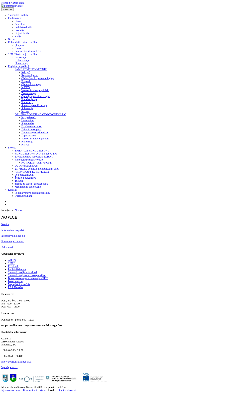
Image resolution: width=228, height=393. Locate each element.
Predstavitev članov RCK (28, 51)
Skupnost (20, 45)
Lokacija (19, 30)
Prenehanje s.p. (29, 99)
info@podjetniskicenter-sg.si (16, 361)
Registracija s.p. (29, 75)
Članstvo (19, 48)
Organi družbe (22, 33)
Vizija (18, 36)
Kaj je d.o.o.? (28, 117)
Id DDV (25, 87)
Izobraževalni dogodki (13, 235)
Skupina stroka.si (67, 390)
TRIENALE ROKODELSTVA (32, 150)
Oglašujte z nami (23, 195)
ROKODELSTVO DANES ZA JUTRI (36, 153)
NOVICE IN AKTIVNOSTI (36, 162)
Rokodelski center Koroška (22, 42)
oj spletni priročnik (20, 284)
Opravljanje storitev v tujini (35, 96)
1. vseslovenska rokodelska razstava (34, 156)
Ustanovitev (27, 120)
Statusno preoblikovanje (34, 105)
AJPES (12, 260)
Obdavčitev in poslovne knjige (37, 78)
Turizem (19, 180)
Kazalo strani (17, 2)
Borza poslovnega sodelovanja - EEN (28, 278)
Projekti (12, 147)
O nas (18, 21)
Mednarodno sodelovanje (28, 186)
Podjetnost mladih (24, 174)
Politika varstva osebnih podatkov (32, 192)
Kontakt (5, 2)
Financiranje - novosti (12, 241)
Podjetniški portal (17, 269)
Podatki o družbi (23, 27)
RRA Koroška (15, 287)
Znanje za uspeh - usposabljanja (31, 183)
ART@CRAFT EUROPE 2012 (32, 171)
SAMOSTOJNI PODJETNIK (31, 69)
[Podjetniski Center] (12, 5)
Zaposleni (20, 24)
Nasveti (25, 111)
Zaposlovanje (28, 93)
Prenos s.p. (27, 102)
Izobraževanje (22, 60)
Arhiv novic (7, 247)
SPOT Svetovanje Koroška (22, 54)
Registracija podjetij (18, 66)
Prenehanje (27, 141)
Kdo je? (25, 72)
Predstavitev (14, 18)
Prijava (42, 390)
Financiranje (21, 63)
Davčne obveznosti (31, 126)
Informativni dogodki (12, 230)
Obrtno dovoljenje (31, 84)
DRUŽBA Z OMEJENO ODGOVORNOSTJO (40, 114)
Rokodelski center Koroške (29, 159)
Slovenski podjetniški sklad (22, 272)
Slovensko (13, 15)
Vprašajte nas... (9, 367)
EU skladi (13, 266)
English (24, 15)
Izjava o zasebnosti (11, 390)
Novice (12, 39)
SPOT (11, 263)
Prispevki (26, 81)
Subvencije (27, 108)
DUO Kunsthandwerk (26, 165)
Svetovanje (20, 57)
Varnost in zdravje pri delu (35, 90)
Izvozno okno (15, 281)
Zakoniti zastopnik (31, 129)
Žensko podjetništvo (25, 177)
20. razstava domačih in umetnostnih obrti (37, 168)
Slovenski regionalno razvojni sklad (27, 275)
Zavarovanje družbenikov (34, 132)
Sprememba (27, 123)
